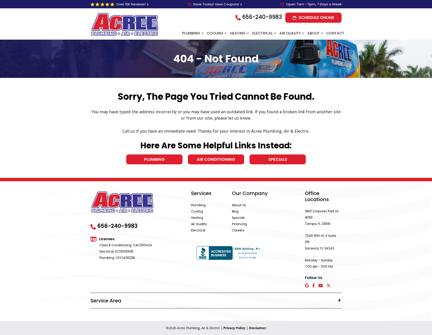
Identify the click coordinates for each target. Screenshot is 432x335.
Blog (235, 211)
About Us (239, 205)
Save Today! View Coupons (216, 4)
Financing (239, 224)
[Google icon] (307, 286)
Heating (237, 33)
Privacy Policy (234, 328)
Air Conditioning (216, 159)
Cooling (215, 33)
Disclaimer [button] (257, 328)
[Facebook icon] (313, 286)
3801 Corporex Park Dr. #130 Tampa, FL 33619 (322, 217)
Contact (335, 33)
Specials (277, 159)
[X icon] (328, 286)
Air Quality (290, 33)
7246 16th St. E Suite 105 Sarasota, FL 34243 (320, 242)
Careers (238, 230)
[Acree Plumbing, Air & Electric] (124, 24)
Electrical (262, 33)
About (313, 33)
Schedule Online (316, 17)
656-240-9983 (262, 17)
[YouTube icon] (320, 286)
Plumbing (191, 33)
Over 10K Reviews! (131, 4)
